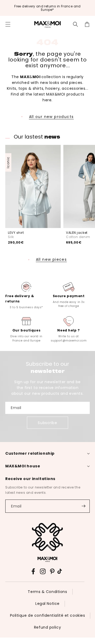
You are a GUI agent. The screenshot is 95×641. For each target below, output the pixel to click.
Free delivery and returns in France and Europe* (47, 8)
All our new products (51, 116)
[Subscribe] (83, 506)
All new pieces (51, 259)
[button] (8, 24)
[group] (26, 294)
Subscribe (47, 422)
